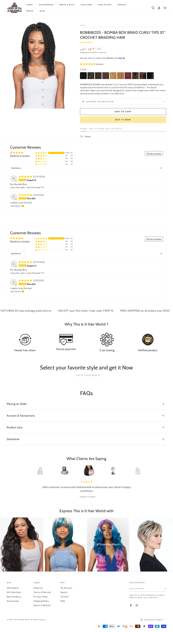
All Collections (14, 592)
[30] (120, 75)
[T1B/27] (135, 75)
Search (64, 592)
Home (82, 25)
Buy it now (123, 119)
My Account (66, 587)
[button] (153, 8)
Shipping (83, 52)
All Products (13, 587)
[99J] (128, 75)
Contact (64, 596)
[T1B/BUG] (150, 75)
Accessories (13, 601)
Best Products (14, 596)
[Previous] (39, 471)
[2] (98, 75)
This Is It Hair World (22, 619)
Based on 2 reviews (20, 155)
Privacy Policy (41, 596)
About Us (38, 587)
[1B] (90, 75)
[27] (113, 75)
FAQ (62, 601)
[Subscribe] (165, 589)
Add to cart (123, 111)
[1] (83, 75)
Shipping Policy (41, 601)
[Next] (134, 471)
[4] (105, 75)
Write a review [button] (154, 153)
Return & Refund (42, 605)
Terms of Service (42, 592)
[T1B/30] (142, 75)
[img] (26, 176)
